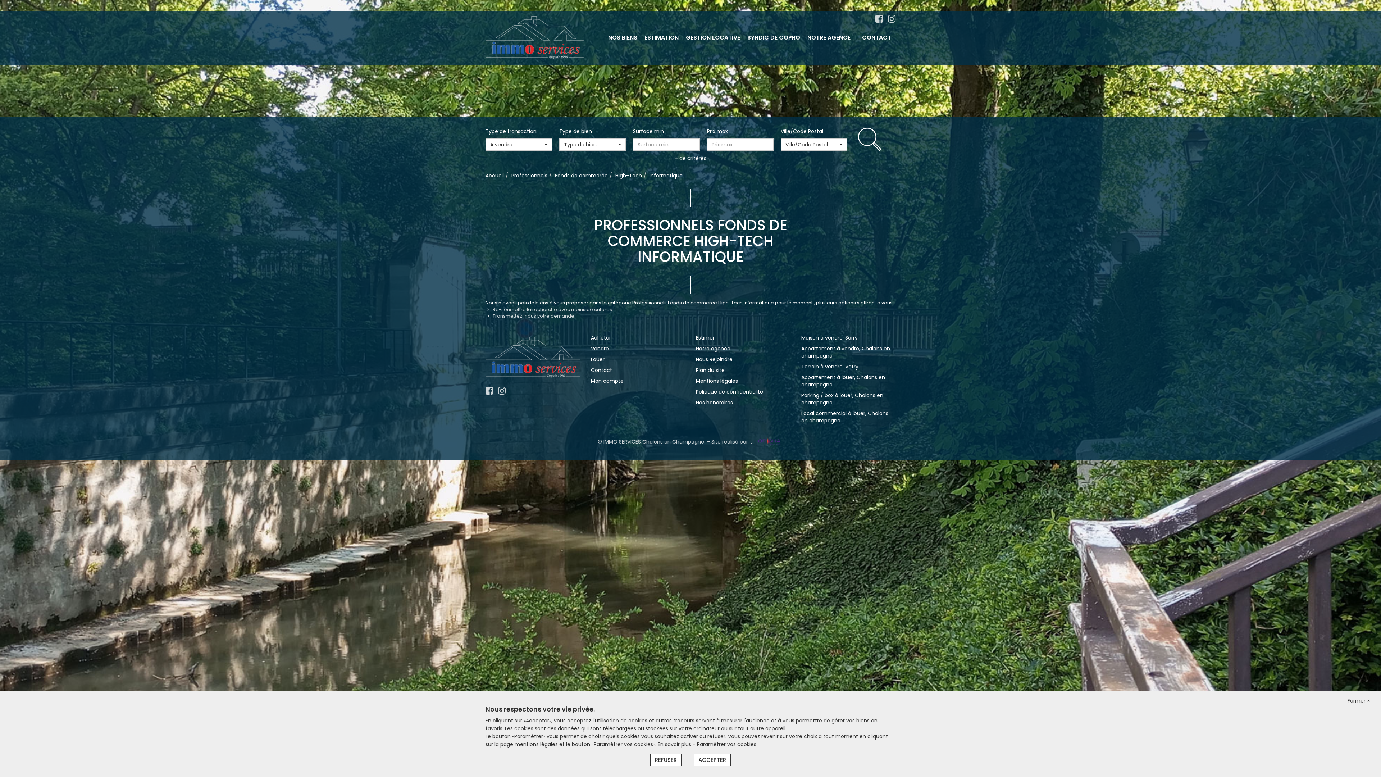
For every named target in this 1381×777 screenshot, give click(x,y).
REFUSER (666, 760)
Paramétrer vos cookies (726, 744)
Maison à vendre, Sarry (829, 337)
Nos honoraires (714, 402)
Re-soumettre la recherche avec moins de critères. (553, 309)
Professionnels (529, 175)
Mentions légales (717, 381)
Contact (601, 370)
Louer (598, 359)
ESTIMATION (661, 37)
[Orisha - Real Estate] (768, 441)
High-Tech (628, 175)
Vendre (600, 348)
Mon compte (607, 381)
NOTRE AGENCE (829, 37)
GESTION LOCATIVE (713, 37)
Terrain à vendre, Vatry (829, 366)
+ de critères (690, 158)
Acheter (601, 337)
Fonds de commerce (581, 175)
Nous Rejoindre (714, 359)
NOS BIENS (622, 37)
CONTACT (876, 37)
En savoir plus (675, 744)
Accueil (495, 175)
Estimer (705, 337)
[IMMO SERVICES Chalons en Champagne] (535, 37)
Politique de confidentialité (729, 391)
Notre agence (713, 348)
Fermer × (1359, 700)
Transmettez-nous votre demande (533, 316)
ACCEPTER (712, 760)
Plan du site (710, 370)
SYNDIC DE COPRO (773, 37)
